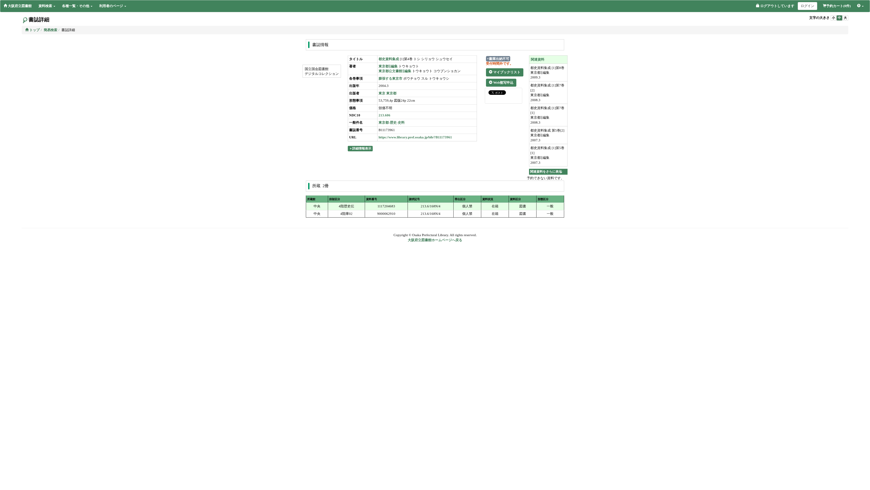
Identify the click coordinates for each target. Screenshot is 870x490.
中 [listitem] (839, 18)
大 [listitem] (845, 18)
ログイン (807, 6)
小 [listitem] (833, 18)
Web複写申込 (502, 82)
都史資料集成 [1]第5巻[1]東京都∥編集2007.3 (547, 155)
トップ (34, 30)
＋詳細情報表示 (360, 148)
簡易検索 (50, 30)
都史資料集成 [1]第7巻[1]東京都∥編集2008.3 (547, 115)
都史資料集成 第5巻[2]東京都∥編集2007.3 (547, 135)
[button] (47, 6)
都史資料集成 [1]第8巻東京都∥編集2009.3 (547, 72)
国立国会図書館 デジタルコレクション (321, 71)
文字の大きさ (819, 18)
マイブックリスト (506, 72)
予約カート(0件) (838, 6)
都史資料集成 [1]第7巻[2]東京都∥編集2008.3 (547, 92)
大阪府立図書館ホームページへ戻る (435, 240)
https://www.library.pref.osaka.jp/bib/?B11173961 (415, 137)
